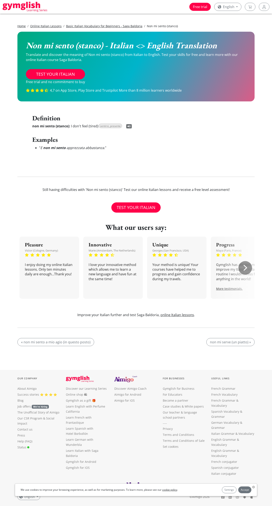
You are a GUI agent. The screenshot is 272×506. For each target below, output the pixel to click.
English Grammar (223, 440)
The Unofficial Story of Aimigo (38, 412)
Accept (245, 490)
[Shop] (250, 7)
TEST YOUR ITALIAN (55, 74)
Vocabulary (246, 434)
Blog (20, 400)
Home (21, 26)
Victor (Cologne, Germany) (41, 250)
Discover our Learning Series (86, 389)
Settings (229, 490)
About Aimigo (27, 389)
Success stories (28, 394)
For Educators (172, 394)
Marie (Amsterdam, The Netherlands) (112, 250)
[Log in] (264, 7)
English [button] (228, 6)
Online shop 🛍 (76, 394)
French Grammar (223, 389)
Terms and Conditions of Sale (184, 441)
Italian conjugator (223, 474)
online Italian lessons (177, 315)
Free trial (200, 6)
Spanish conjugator (225, 468)
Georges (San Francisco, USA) (170, 250)
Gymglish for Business (178, 389)
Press (21, 435)
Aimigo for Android (127, 394)
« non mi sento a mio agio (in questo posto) (56, 342)
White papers (194, 406)
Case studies (172, 406)
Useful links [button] (220, 378)
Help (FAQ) (24, 441)
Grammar (218, 417)
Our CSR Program (29, 418)
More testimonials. (229, 289)
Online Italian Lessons (46, 26)
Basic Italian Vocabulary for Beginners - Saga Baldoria (104, 26)
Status (22, 447)
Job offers (32, 406)
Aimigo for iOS (124, 400)
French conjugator (224, 462)
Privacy (168, 429)
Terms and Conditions (178, 435)
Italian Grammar (223, 434)
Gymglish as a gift (78, 400)
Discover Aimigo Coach (130, 389)
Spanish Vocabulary (225, 411)
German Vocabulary (225, 423)
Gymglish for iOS (78, 468)
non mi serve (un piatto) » (230, 342)
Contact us (25, 429)
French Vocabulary (224, 394)
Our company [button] (27, 378)
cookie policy (169, 490)
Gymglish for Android (81, 462)
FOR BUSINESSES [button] (173, 378)
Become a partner (175, 400)
